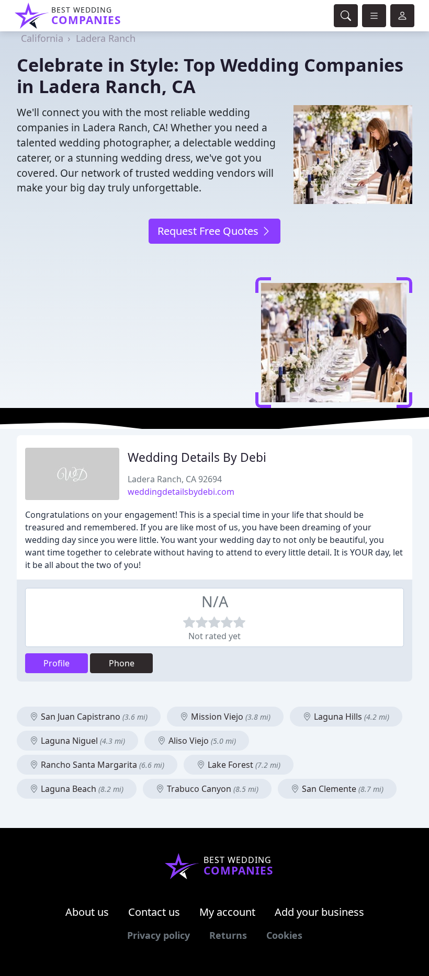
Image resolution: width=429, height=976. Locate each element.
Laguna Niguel (82, 740)
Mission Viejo (229, 716)
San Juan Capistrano (93, 716)
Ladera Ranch (106, 38)
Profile (56, 663)
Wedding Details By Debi (197, 457)
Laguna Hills (350, 716)
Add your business (319, 912)
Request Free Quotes (209, 231)
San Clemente (341, 789)
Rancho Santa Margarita (101, 764)
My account (227, 912)
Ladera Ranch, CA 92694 (175, 479)
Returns (228, 935)
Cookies (284, 935)
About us (87, 912)
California (42, 38)
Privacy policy (158, 935)
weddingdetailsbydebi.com (181, 491)
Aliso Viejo (201, 740)
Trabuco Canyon (211, 789)
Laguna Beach (81, 789)
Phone (121, 663)
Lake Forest (243, 764)
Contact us (154, 912)
